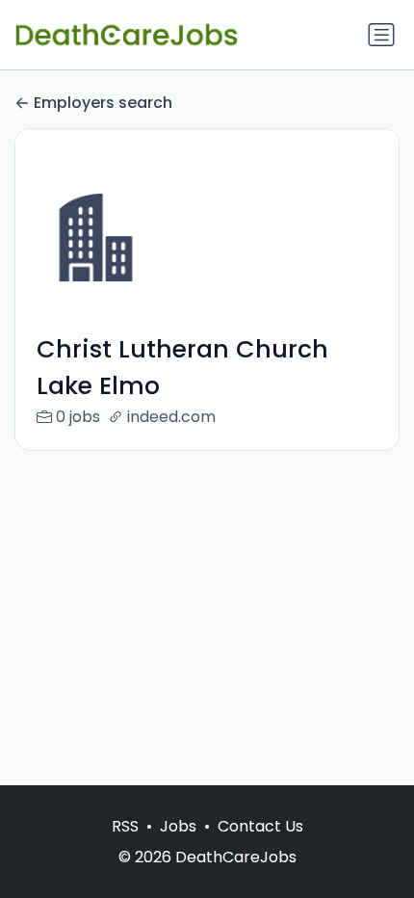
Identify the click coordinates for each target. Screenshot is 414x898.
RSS (125, 826)
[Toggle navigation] (381, 34)
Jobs (178, 826)
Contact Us (260, 826)
